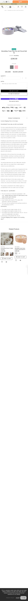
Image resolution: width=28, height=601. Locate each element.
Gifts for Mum (14, 4)
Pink (16, 67)
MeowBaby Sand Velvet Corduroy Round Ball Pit (20, 249)
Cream (2, 254)
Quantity (3, 76)
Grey (11, 67)
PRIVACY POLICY (10, 597)
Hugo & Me (10, 7)
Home (6, 10)
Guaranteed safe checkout (14, 105)
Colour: (14, 63)
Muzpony (3, 246)
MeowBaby (17, 246)
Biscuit (7, 254)
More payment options (14, 101)
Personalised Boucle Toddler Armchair (7, 249)
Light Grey (11, 254)
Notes (2, 81)
